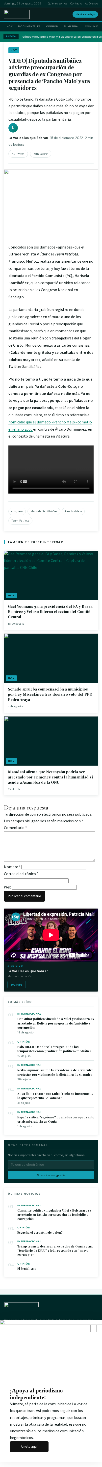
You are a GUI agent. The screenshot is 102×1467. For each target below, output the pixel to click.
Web (7, 887)
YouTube (17, 984)
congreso (17, 511)
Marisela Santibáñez (43, 511)
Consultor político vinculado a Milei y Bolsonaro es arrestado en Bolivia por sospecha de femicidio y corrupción (55, 1023)
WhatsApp (40, 153)
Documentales (29, 26)
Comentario (15, 827)
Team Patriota (20, 520)
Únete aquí (29, 1446)
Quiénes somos (57, 3)
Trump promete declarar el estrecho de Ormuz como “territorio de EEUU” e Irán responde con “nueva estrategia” (55, 1250)
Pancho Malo (73, 511)
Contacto (76, 3)
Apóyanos (91, 3)
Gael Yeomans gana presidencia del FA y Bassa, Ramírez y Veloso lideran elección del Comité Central (50, 611)
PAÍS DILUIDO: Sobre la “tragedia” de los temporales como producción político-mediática (54, 1049)
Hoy (10, 26)
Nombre (12, 867)
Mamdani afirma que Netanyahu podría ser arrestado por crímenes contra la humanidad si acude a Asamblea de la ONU (50, 777)
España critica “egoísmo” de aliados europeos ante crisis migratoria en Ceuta (55, 1119)
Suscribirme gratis (51, 1175)
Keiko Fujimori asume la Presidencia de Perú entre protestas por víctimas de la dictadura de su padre (55, 1072)
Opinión (52, 26)
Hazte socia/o (85, 14)
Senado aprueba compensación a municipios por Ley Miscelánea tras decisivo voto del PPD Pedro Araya (50, 694)
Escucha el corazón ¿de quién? (40, 1232)
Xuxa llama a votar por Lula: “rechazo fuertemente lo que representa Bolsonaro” (55, 1095)
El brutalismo (26, 1269)
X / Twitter (18, 153)
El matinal (71, 26)
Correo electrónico (21, 874)
